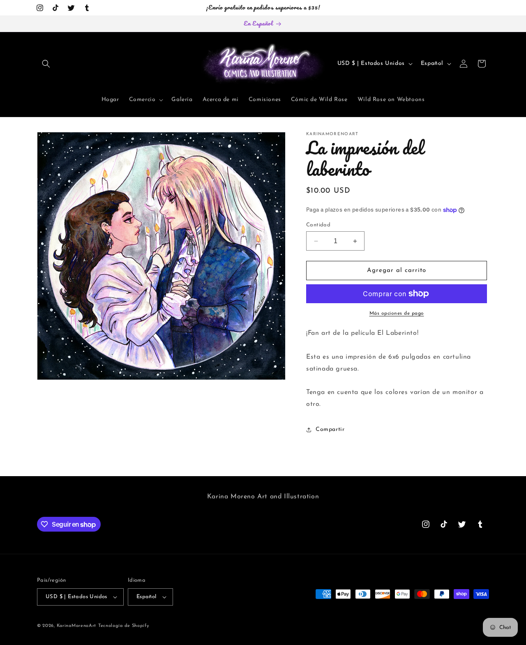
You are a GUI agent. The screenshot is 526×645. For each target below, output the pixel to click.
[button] (46, 64)
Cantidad (318, 225)
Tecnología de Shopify (123, 626)
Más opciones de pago (396, 313)
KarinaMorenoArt (77, 626)
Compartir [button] (330, 429)
